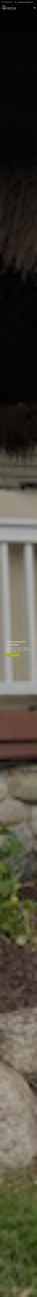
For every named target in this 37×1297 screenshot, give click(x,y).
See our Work (14, 655)
